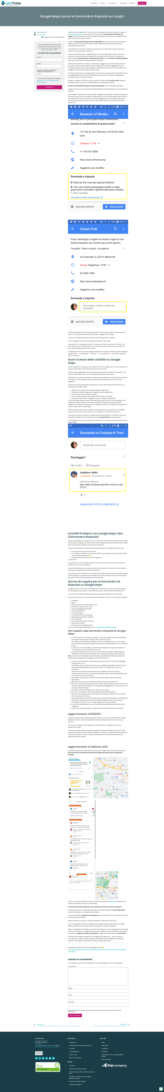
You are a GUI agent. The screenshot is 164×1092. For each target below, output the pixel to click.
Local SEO (72, 1066)
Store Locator (73, 1055)
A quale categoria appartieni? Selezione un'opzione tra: (47, 71)
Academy (104, 1051)
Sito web (71, 1002)
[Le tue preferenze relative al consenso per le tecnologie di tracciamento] (161, 1089)
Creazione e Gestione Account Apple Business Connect (80, 1077)
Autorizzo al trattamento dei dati (49, 80)
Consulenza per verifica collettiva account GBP (82, 1072)
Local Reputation (74, 1051)
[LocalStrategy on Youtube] (50, 1058)
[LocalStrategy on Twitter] (46, 1058)
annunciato (72, 34)
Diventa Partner (106, 1059)
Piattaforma (72, 1042)
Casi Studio (123, 3)
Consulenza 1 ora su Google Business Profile (112, 1055)
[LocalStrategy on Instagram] (39, 1058)
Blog (103, 1042)
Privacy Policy (39, 1052)
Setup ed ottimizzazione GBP (77, 1069)
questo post (112, 901)
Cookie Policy (39, 1054)
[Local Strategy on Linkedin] (36, 1058)
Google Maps (41, 35)
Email (39, 63)
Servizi (102, 3)
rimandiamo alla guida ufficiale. (106, 627)
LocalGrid (72, 1048)
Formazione (112, 3)
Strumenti (93, 3)
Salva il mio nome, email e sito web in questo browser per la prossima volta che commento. (94, 1011)
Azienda (131, 3)
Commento (72, 966)
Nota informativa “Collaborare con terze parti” (47, 1047)
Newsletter (105, 1048)
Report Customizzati (75, 1058)
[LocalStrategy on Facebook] (43, 1058)
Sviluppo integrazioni (75, 1084)
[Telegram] (53, 1058)
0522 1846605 (38, 1044)
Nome (39, 57)
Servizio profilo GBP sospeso (77, 1081)
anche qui (80, 34)
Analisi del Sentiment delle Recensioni (80, 1045)
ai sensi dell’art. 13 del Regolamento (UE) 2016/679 (49, 80)
